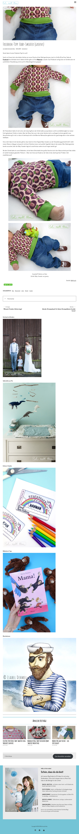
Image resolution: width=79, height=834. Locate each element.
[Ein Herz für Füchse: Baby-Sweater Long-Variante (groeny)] (14, 732)
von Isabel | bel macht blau (9, 48)
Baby (13, 290)
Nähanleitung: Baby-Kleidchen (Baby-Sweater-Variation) (38, 742)
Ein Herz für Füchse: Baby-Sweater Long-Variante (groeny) (14, 742)
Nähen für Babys (7, 8)
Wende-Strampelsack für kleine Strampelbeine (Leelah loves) (58, 309)
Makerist (39, 59)
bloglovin (44, 830)
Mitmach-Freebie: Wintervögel (13, 308)
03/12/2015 (18, 48)
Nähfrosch (73, 280)
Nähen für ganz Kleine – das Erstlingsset (60, 742)
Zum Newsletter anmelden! (63, 756)
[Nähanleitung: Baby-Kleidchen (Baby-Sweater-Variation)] (39, 732)
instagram (35, 830)
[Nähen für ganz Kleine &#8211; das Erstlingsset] (63, 732)
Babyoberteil (17, 290)
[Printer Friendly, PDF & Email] (8, 285)
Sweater (31, 290)
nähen (22, 290)
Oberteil (26, 290)
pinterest (39, 830)
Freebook (5, 59)
